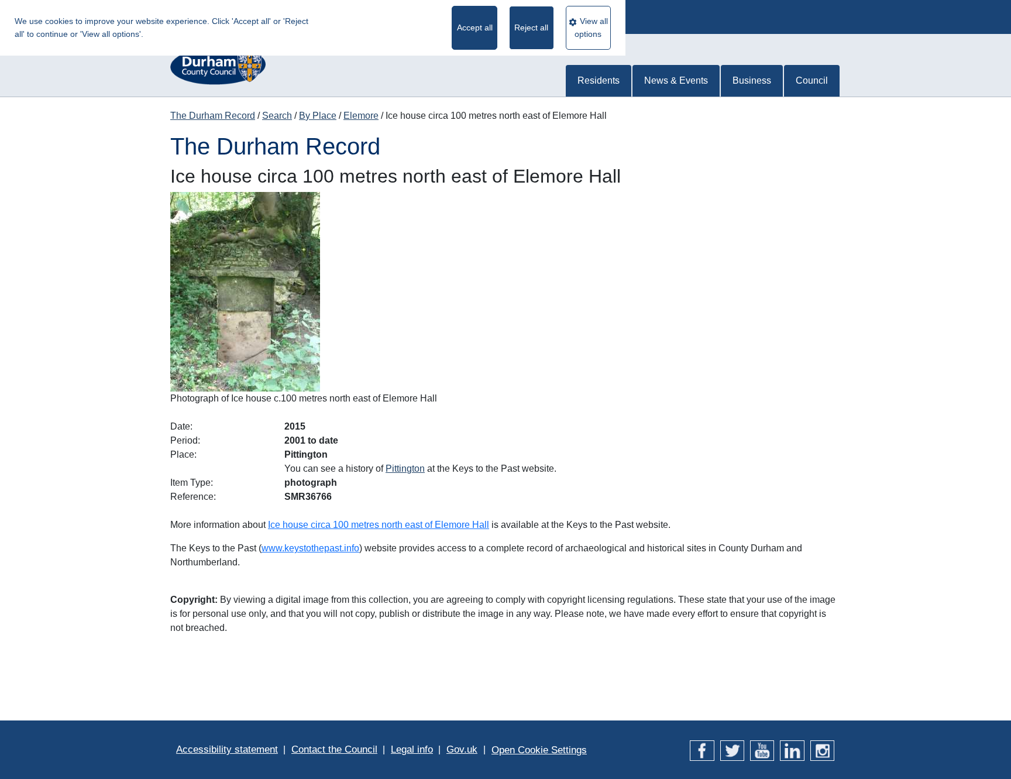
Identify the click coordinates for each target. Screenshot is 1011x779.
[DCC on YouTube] (762, 749)
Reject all (531, 27)
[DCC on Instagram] (822, 749)
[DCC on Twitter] (732, 749)
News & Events (676, 80)
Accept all (475, 27)
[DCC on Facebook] (702, 749)
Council (812, 80)
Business (752, 80)
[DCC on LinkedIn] (792, 749)
